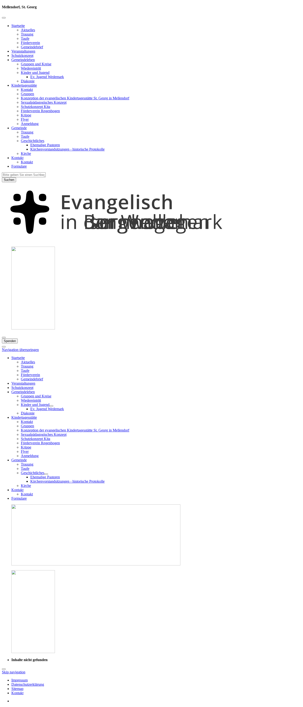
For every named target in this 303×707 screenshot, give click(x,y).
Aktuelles (28, 30)
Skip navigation (13, 672)
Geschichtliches (32, 141)
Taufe (25, 38)
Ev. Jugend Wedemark (47, 77)
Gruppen (27, 94)
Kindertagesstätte (24, 85)
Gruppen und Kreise (36, 64)
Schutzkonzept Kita (35, 107)
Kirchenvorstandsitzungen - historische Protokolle (67, 149)
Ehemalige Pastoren (45, 145)
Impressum (19, 680)
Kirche (26, 153)
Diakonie (28, 81)
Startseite (18, 26)
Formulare (19, 166)
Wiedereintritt (31, 68)
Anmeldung (30, 124)
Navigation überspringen (20, 350)
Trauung (27, 34)
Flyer (25, 119)
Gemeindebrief (32, 47)
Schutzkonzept (22, 55)
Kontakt (27, 90)
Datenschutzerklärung (27, 684)
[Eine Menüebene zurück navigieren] (4, 17)
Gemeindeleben (23, 60)
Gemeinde (19, 128)
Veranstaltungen (23, 51)
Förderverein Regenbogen (40, 111)
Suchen (9, 180)
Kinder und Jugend (35, 73)
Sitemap (17, 689)
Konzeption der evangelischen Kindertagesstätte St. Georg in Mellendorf (75, 98)
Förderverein (30, 43)
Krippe (26, 115)
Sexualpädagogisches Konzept (44, 102)
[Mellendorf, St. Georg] (151, 241)
